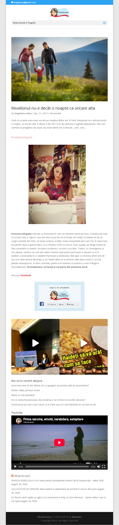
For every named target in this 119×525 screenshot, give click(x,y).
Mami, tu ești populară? (23, 395)
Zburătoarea (44, 516)
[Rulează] (15, 466)
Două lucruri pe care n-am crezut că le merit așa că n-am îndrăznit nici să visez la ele (53, 404)
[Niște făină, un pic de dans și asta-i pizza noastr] (84, 343)
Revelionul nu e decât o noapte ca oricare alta (53, 108)
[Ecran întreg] (103, 466)
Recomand (55, 113)
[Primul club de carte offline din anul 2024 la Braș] (35, 343)
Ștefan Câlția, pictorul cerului (25, 390)
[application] (59, 442)
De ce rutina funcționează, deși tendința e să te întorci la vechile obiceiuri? (48, 399)
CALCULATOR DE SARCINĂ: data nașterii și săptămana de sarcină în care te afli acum (54, 489)
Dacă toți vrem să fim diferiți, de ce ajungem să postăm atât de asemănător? (50, 385)
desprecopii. (22, 476)
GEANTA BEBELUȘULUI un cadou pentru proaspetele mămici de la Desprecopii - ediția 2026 (57, 480)
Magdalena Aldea (23, 113)
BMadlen (77, 516)
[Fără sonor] (98, 466)
